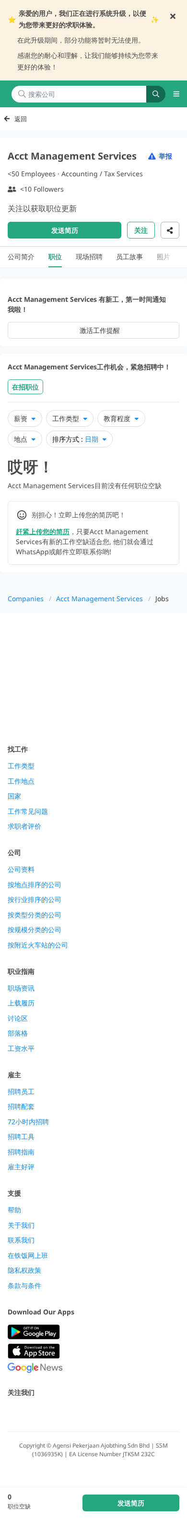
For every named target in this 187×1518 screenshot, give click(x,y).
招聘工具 (21, 1136)
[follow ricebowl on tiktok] (98, 1413)
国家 (14, 796)
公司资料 (21, 869)
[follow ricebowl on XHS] (119, 1413)
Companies (26, 598)
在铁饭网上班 (28, 1255)
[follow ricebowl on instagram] (55, 1413)
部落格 (18, 1033)
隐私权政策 (24, 1270)
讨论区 (18, 1018)
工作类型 (21, 766)
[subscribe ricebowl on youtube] (34, 1413)
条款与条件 (24, 1285)
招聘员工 (21, 1091)
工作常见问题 (28, 811)
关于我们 (21, 1225)
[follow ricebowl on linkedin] (76, 1413)
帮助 (14, 1210)
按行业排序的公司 (34, 899)
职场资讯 (21, 988)
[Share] (170, 230)
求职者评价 (24, 826)
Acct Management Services (99, 598)
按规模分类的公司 (34, 929)
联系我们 (21, 1240)
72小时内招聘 (28, 1122)
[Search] (155, 94)
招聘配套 (21, 1106)
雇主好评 (21, 1167)
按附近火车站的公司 (38, 945)
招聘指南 (21, 1152)
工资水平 (21, 1048)
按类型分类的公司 (34, 915)
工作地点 (21, 781)
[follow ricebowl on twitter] (13, 1413)
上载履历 (21, 1003)
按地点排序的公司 (34, 884)
